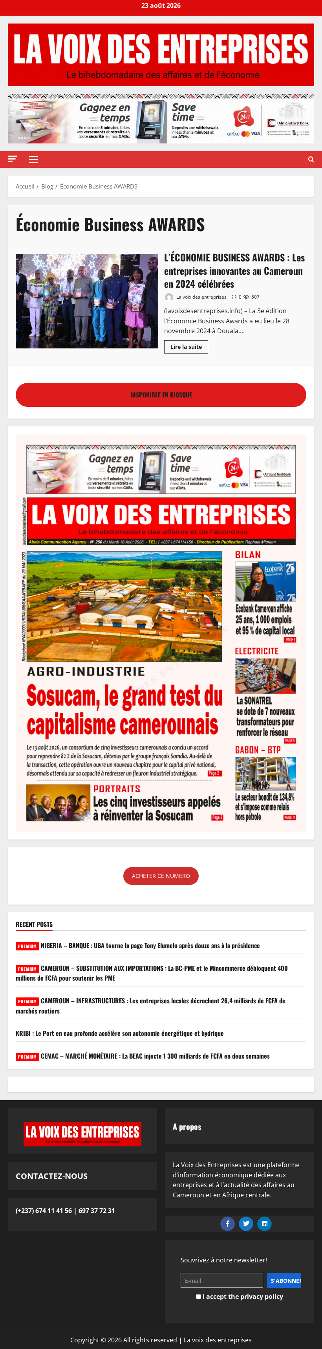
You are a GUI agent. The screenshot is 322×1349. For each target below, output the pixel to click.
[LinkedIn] (264, 1224)
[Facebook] (227, 1224)
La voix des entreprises (201, 297)
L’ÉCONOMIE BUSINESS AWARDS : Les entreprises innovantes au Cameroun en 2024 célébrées (87, 301)
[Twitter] (246, 1224)
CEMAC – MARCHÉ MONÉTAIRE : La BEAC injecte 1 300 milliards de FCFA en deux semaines (144, 1056)
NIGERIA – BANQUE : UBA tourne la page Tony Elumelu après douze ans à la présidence (139, 945)
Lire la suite (189, 345)
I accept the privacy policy (242, 1296)
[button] (12, 159)
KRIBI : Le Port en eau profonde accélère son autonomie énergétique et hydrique (120, 1033)
